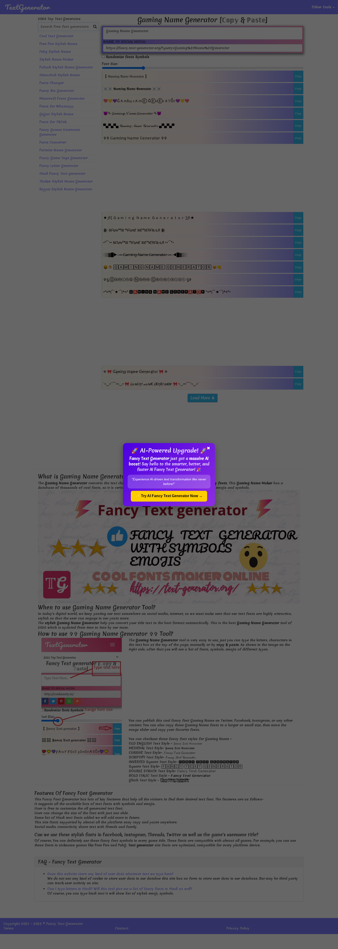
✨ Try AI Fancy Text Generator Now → (169, 496)
